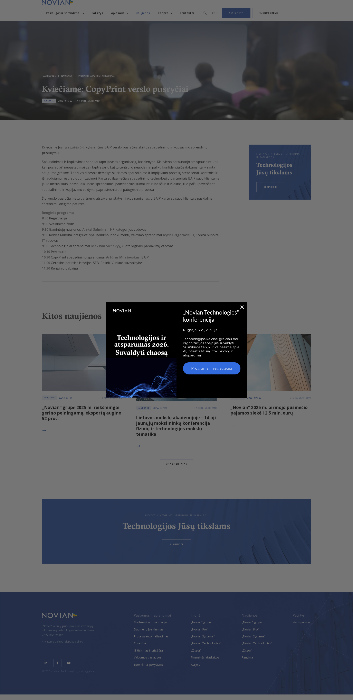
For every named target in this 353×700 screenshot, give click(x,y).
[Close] (242, 307)
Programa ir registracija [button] (211, 368)
